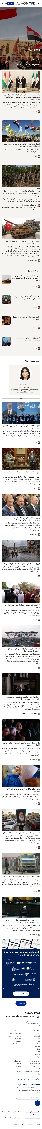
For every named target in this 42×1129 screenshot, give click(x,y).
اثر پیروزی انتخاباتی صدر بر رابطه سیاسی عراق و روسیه (27, 338)
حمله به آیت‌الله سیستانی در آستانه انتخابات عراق (21, 832)
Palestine (37, 1046)
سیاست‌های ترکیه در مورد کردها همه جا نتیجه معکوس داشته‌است (23, 242)
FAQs (38, 1069)
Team (19, 1069)
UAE (39, 1041)
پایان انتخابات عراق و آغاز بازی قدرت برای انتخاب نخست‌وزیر (21, 426)
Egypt (38, 1049)
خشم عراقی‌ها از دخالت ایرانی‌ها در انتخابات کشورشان (23, 790)
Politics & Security (15, 1033)
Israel (38, 1044)
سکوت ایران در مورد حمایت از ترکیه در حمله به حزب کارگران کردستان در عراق (26, 278)
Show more (21, 1003)
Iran (39, 1039)
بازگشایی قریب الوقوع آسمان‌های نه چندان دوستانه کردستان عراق (24, 649)
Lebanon (37, 1054)
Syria (38, 1057)
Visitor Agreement (35, 1064)
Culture (18, 1041)
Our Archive (17, 1044)
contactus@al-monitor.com (32, 1118)
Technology (17, 1039)
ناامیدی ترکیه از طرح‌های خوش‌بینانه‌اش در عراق (21, 876)
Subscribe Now (33, 1023)
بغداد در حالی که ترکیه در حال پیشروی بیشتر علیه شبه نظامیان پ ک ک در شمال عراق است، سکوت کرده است (21, 193)
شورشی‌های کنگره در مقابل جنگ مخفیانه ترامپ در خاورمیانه (22, 472)
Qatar (38, 1052)
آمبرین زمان (25, 383)
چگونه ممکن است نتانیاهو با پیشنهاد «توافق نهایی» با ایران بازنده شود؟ (21, 744)
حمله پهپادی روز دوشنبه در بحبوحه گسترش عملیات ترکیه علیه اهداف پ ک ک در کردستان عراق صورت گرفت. (21, 200)
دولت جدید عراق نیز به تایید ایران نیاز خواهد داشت (26, 318)
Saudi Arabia (36, 1036)
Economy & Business (14, 1036)
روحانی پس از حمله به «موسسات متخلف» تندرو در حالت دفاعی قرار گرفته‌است (21, 921)
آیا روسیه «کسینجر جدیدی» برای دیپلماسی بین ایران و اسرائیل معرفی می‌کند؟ (22, 518)
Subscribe (10, 3)
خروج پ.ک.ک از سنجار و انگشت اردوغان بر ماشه (21, 563)
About (19, 1064)
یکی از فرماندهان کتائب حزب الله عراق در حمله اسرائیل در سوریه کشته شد (22, 145)
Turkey (38, 1033)
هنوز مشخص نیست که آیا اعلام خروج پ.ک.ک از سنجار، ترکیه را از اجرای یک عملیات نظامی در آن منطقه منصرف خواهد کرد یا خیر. (21, 569)
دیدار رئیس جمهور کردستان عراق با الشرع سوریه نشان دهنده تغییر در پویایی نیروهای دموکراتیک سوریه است (21, 96)
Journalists (18, 1066)
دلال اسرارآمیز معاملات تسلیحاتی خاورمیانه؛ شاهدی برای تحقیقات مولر (23, 698)
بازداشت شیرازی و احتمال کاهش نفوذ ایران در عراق (22, 606)
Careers (18, 1071)
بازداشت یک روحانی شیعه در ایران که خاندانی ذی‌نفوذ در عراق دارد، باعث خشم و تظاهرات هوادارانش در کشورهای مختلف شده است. (21, 612)
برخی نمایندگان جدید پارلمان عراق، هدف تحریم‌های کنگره (27, 297)
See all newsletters (21, 994)
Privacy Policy (36, 1066)
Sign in (4, 3)
